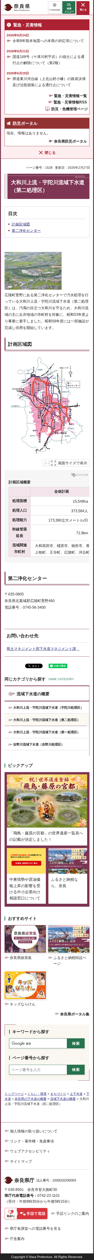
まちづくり (58, 1094)
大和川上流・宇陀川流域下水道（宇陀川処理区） (48, 707)
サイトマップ (21, 1161)
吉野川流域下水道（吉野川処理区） (38, 744)
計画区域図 (21, 224)
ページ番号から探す (30, 1058)
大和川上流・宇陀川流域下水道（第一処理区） (46, 732)
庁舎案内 (17, 1239)
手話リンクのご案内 (72, 1213)
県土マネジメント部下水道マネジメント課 (43, 649)
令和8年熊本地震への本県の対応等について (48, 41)
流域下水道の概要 (33, 694)
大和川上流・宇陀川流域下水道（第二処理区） (46, 720)
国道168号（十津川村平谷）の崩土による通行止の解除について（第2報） (48, 60)
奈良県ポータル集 (74, 1014)
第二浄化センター (26, 231)
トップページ (14, 1094)
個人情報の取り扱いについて (33, 1131)
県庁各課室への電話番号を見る (35, 1228)
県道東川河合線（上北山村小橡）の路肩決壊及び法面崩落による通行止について (49, 82)
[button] (54, 7)
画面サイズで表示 (72, 463)
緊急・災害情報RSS (70, 102)
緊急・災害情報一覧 (70, 96)
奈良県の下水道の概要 (31, 1099)
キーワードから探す (30, 1031)
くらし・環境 (37, 1094)
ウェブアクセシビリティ (30, 1151)
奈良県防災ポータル (70, 141)
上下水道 (76, 1094)
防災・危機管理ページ (69, 109)
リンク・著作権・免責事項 (32, 1141)
